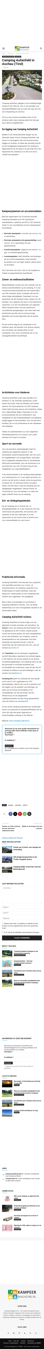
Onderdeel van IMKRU (34, 1343)
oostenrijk (18, 805)
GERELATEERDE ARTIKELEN (12, 838)
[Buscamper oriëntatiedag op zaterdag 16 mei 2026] (7, 1083)
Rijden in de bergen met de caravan (32, 827)
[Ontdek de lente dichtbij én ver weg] (7, 1113)
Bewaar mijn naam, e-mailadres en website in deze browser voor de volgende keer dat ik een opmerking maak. (20, 926)
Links (10, 1341)
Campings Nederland (20, 955)
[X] (15, 814)
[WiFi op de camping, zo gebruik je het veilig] (7, 1198)
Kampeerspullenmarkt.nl (14, 1174)
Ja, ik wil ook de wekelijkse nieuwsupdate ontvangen (21, 932)
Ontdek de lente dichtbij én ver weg (26, 1110)
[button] (3, 48)
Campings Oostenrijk (22, 53)
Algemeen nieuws (5, 851)
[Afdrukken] (29, 814)
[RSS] (25, 1333)
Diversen (17, 1112)
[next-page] (6, 876)
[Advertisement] (22, 23)
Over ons (16, 1341)
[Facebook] (10, 814)
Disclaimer (31, 1341)
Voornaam (9, 735)
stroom (35, 233)
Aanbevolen (17, 965)
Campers (17, 1085)
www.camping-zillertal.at (19, 721)
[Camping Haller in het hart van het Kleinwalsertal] (7, 869)
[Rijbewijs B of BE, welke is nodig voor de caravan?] (7, 1227)
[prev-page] (3, 876)
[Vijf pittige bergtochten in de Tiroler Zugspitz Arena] (7, 859)
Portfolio (22, 1343)
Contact (23, 1341)
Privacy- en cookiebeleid (10, 1343)
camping (10, 805)
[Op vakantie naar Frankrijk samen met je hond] (7, 973)
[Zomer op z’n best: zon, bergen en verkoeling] (7, 849)
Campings (11, 53)
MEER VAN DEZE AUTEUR (11, 842)
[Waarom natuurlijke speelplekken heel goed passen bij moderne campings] (7, 983)
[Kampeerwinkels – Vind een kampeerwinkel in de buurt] (7, 963)
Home (4, 53)
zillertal (25, 805)
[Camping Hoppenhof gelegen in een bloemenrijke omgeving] (7, 953)
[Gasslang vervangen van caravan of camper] (7, 1218)
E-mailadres (10, 740)
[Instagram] (14, 1333)
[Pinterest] (20, 814)
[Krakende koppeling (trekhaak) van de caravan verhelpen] (7, 1208)
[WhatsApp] (25, 814)
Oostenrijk (18, 56)
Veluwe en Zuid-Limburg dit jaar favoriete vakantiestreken (11, 828)
